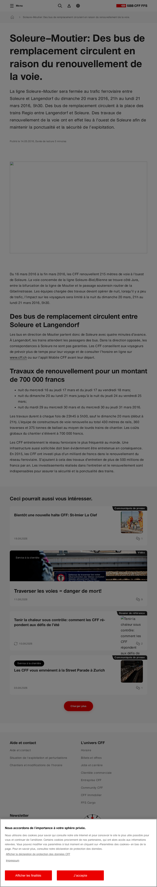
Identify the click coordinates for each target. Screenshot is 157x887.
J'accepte (80, 875)
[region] (78, 853)
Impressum (12, 860)
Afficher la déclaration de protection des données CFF (38, 854)
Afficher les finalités (28, 875)
